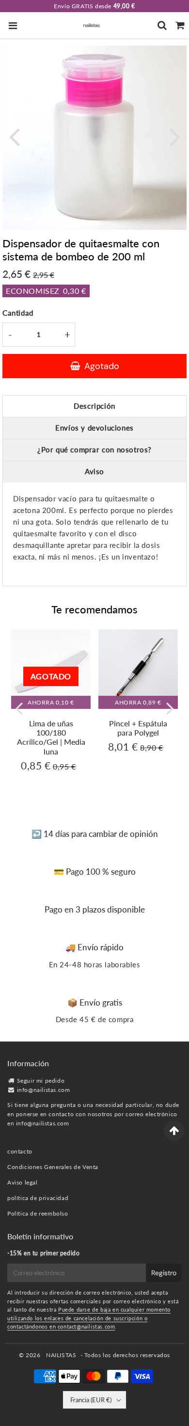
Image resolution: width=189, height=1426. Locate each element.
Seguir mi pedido (41, 1080)
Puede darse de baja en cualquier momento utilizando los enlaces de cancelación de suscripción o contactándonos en (89, 1318)
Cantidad (17, 312)
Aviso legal (22, 1182)
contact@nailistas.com (86, 1326)
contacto (19, 1151)
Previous (14, 136)
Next (175, 136)
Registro (163, 1272)
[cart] (180, 25)
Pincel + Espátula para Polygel (138, 728)
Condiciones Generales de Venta (52, 1166)
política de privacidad (37, 1198)
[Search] (162, 25)
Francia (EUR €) (90, 1400)
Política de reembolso (37, 1213)
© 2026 (30, 1355)
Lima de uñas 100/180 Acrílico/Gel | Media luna (51, 737)
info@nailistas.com (43, 1089)
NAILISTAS (61, 1355)
